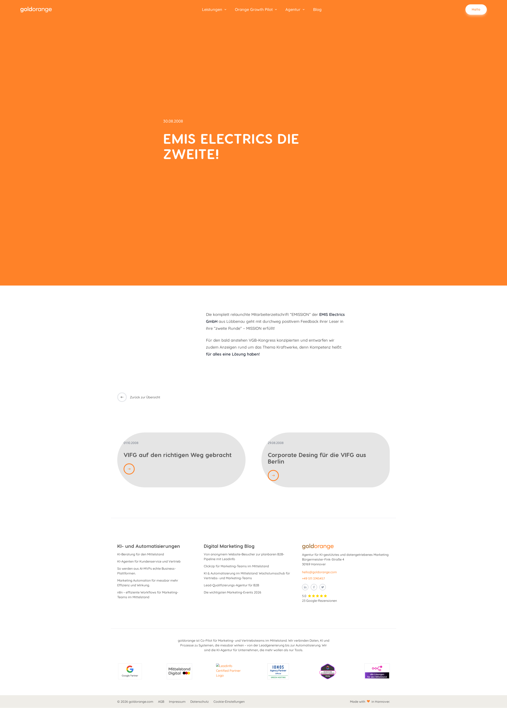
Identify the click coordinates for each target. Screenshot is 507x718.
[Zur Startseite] (39, 9)
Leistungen (212, 9)
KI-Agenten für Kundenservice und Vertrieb (149, 561)
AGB (161, 702)
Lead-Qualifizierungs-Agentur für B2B (231, 585)
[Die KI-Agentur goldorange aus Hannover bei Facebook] (314, 587)
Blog (317, 9)
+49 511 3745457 (313, 578)
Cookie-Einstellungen (229, 702)
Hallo (476, 9)
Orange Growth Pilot (254, 9)
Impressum (177, 702)
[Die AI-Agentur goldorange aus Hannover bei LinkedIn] (305, 587)
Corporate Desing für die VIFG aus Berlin (317, 458)
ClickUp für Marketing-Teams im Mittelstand (236, 566)
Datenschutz (199, 702)
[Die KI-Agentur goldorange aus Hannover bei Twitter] (322, 587)
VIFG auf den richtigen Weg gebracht (178, 454)
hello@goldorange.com (319, 572)
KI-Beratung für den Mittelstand (140, 554)
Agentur (292, 9)
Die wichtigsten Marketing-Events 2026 (232, 592)
